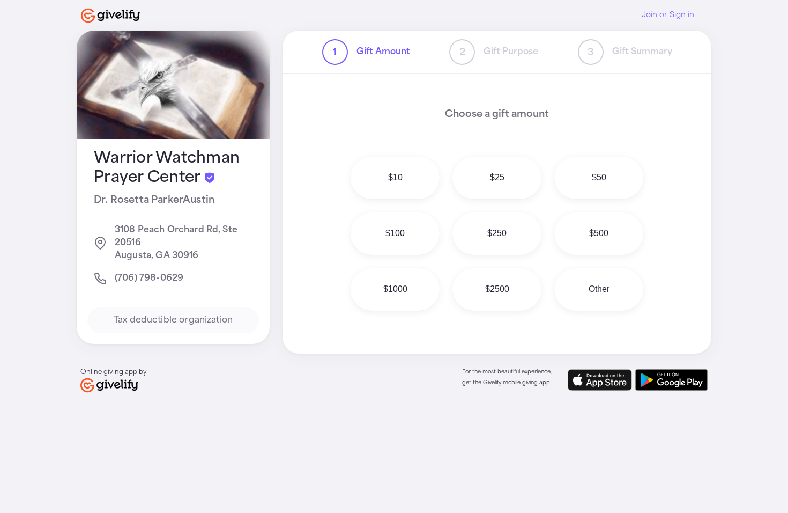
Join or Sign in (668, 15)
